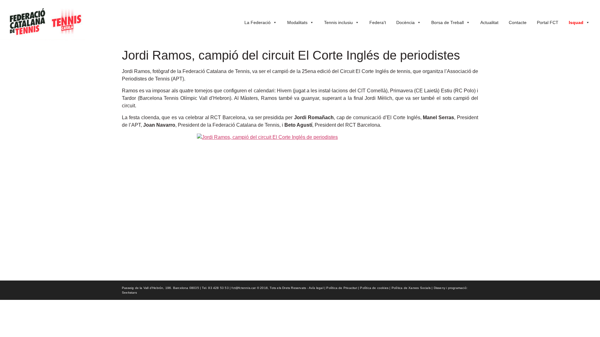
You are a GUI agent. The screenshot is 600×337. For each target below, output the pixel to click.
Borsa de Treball (447, 22)
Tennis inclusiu (338, 22)
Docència (405, 22)
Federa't (377, 22)
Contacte (518, 22)
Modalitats (297, 22)
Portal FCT (547, 22)
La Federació (257, 22)
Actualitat (489, 22)
